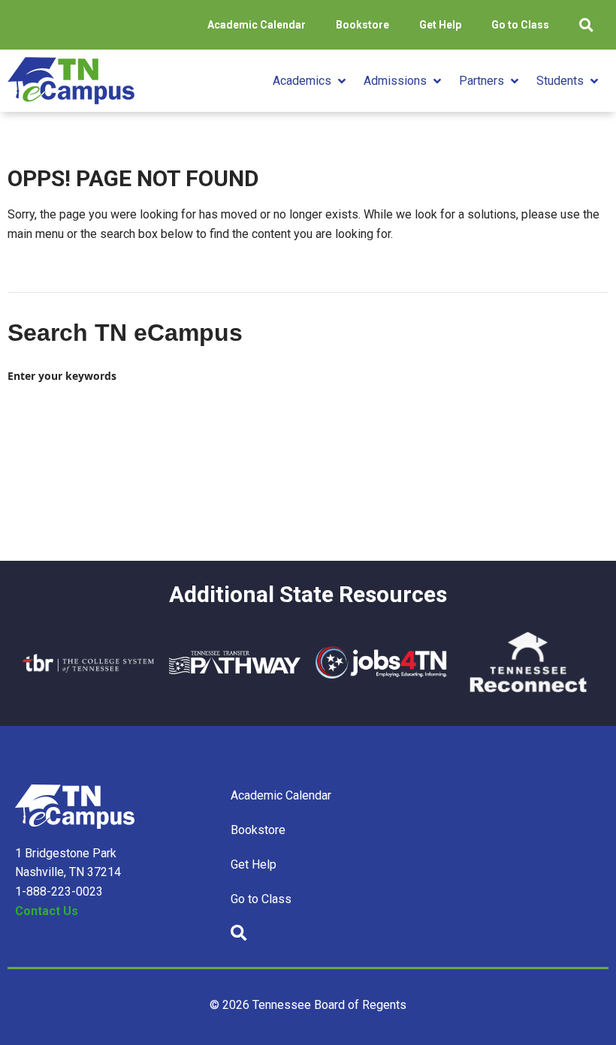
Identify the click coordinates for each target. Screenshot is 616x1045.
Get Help (440, 25)
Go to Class (520, 25)
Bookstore (362, 25)
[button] (310, 81)
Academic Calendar (256, 25)
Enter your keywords (62, 376)
